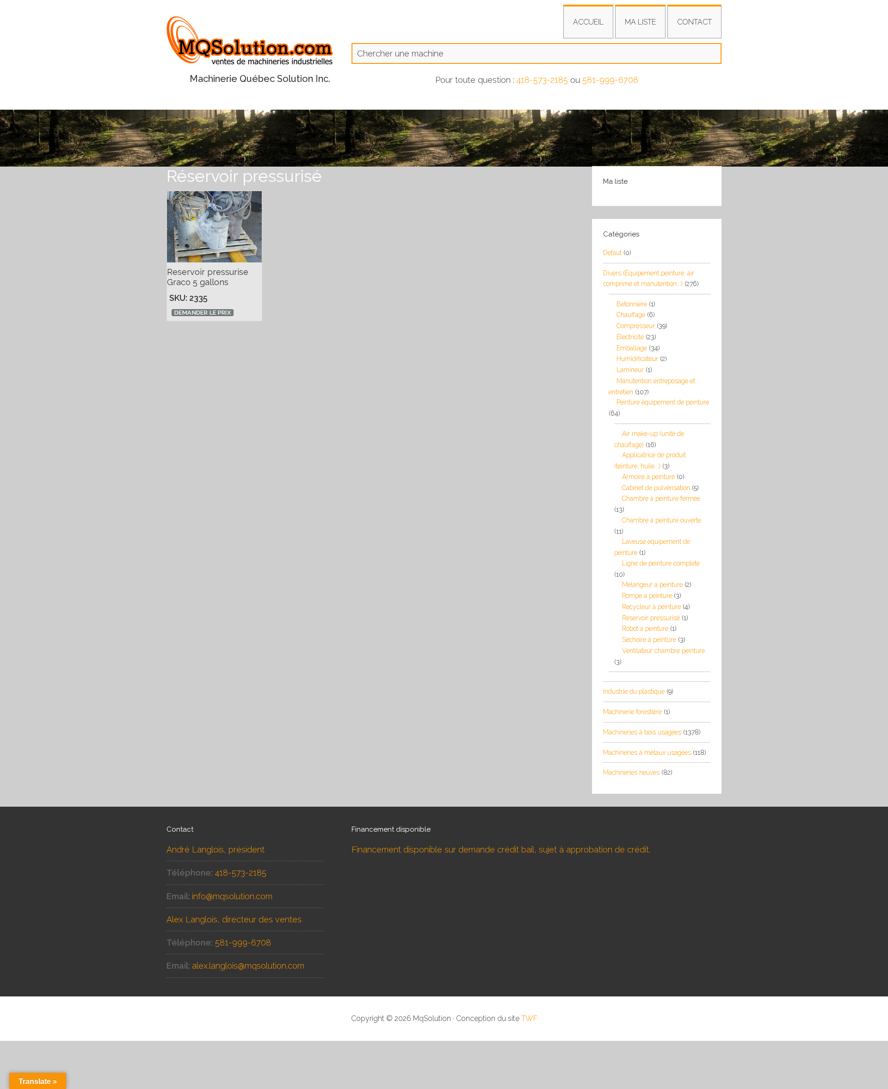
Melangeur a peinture (652, 584)
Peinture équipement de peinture (663, 402)
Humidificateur (637, 358)
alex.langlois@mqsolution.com (248, 966)
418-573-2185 (542, 80)
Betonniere (632, 304)
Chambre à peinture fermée (661, 498)
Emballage (632, 348)
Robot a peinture (645, 628)
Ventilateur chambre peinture (663, 650)
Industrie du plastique (634, 691)
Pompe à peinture (647, 595)
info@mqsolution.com (232, 896)
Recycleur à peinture (651, 606)
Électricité (630, 337)
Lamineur (630, 369)
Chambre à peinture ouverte (661, 520)
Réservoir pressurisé (651, 618)
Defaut (612, 252)
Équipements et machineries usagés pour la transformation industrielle (249, 44)
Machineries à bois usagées (642, 732)
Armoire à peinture (648, 476)
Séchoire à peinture (649, 639)
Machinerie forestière (632, 712)
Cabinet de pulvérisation (656, 488)
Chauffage (631, 314)
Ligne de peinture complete (661, 563)
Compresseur (636, 326)
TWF (529, 1018)
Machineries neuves (631, 772)
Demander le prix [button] (202, 312)
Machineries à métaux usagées (647, 752)
